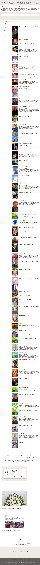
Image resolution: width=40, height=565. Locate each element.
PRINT (33, 0)
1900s (4, 34)
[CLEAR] (34, 14)
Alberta (4, 47)
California (4, 53)
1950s (4, 41)
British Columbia (5, 52)
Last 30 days (5, 27)
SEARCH (2, 13)
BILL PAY (29, 0)
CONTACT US (24, 0)
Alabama (4, 46)
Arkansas (4, 50)
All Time (4, 30)
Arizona (4, 49)
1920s (4, 37)
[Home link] (3, 2)
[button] (12, 3)
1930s (4, 38)
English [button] (36, 0)
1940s (4, 40)
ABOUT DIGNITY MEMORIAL (17, 0)
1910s (4, 35)
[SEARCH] (37, 14)
